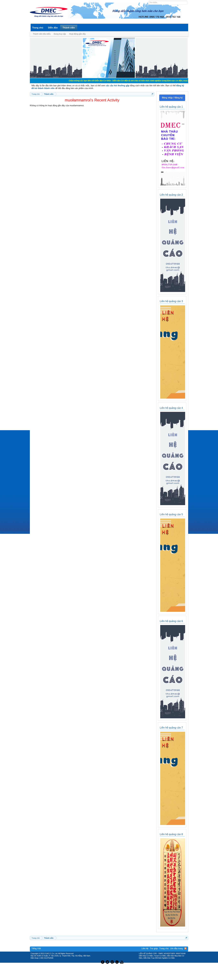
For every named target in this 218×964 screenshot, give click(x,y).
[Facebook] (102, 961)
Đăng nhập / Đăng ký (172, 97)
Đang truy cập (60, 34)
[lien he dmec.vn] (56, 77)
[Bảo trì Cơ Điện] (117, 961)
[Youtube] (122, 961)
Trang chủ (37, 27)
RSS (185, 948)
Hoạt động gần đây (77, 34)
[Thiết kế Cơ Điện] (112, 961)
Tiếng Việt (36, 948)
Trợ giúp (154, 948)
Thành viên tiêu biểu (42, 34)
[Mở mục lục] (152, 94)
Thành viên (69, 27)
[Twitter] (107, 961)
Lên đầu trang (176, 948)
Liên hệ (145, 948)
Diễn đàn (53, 27)
